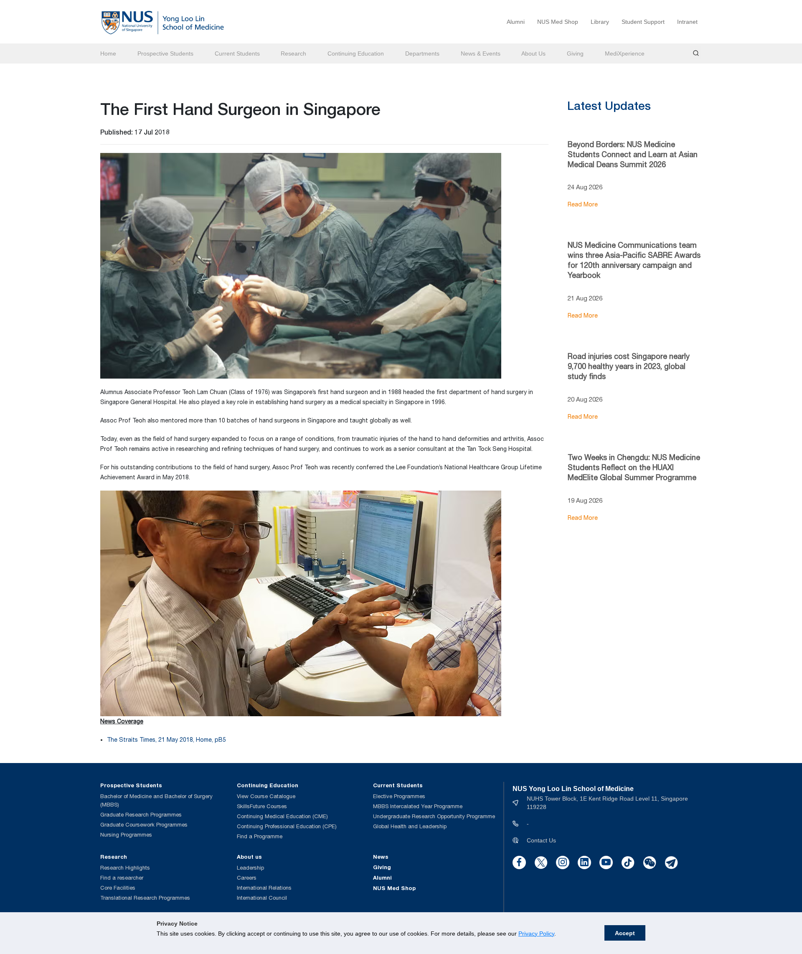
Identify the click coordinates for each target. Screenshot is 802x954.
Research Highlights (125, 868)
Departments (422, 53)
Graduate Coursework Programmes (144, 825)
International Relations (264, 888)
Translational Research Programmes (145, 898)
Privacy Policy (536, 933)
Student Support (643, 21)
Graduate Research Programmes (141, 815)
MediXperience (625, 53)
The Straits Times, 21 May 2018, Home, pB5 (166, 739)
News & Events (480, 53)
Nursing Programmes (126, 835)
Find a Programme (259, 836)
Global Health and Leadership (410, 826)
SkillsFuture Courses (262, 806)
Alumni (516, 21)
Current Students (237, 53)
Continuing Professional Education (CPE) (287, 826)
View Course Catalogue (266, 796)
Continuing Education (355, 53)
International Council (262, 898)
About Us (533, 53)
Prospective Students (165, 53)
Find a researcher (121, 878)
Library (600, 21)
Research (293, 53)
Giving (575, 53)
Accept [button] (625, 933)
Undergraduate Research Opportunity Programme (434, 816)
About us (249, 856)
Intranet (687, 21)
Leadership (250, 868)
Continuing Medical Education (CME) (282, 816)
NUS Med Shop (557, 21)
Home (108, 53)
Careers (246, 878)
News (380, 856)
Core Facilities (117, 888)
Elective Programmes (399, 796)
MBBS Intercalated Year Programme (417, 806)
